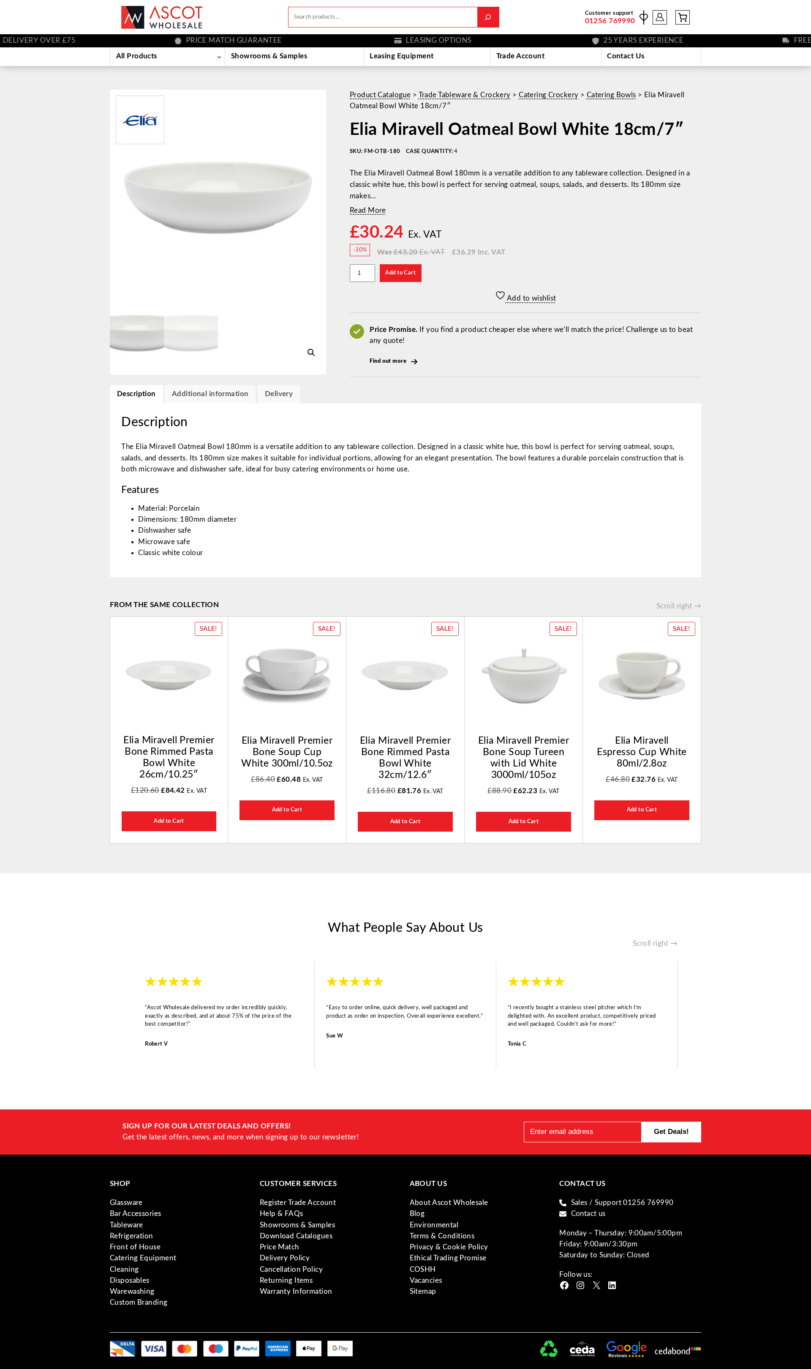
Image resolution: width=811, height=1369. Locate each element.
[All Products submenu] (219, 57)
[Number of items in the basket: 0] (682, 17)
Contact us (588, 1213)
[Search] (488, 17)
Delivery (279, 393)
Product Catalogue (380, 95)
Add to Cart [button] (169, 821)
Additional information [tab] (210, 393)
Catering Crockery (548, 95)
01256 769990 (610, 21)
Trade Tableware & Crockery (465, 95)
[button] (311, 352)
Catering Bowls (611, 95)
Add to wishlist (531, 298)
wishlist (643, 17)
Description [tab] (136, 393)
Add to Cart (400, 272)
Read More (368, 210)
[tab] (279, 394)
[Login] (660, 17)
